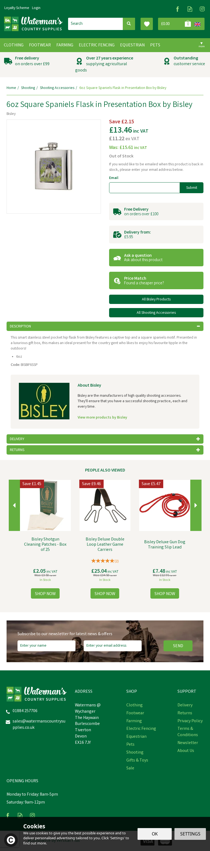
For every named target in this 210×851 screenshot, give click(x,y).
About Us (185, 751)
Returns (184, 713)
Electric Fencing (141, 729)
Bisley (11, 114)
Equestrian (136, 737)
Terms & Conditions (187, 732)
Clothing (134, 706)
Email (113, 178)
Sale (130, 769)
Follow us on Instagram (202, 8)
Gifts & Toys (137, 761)
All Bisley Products (156, 299)
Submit (191, 188)
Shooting (135, 753)
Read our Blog (189, 8)
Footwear (135, 713)
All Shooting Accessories (156, 313)
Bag (175, 24)
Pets (130, 745)
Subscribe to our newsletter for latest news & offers (65, 634)
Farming (134, 721)
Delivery (184, 706)
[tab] (105, 326)
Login (36, 8)
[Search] (129, 24)
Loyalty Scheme (16, 8)
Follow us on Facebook (177, 8)
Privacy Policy (190, 721)
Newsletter (187, 743)
